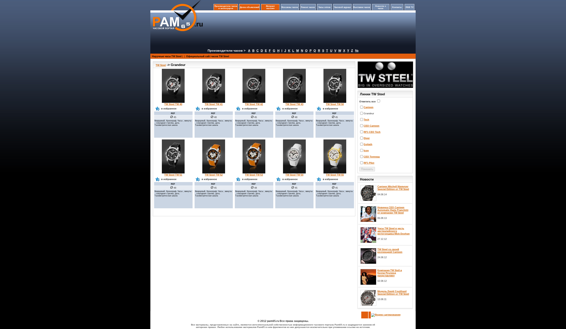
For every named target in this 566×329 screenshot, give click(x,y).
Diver (367, 138)
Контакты (397, 7)
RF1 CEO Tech (372, 132)
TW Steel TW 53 (254, 174)
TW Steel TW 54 (294, 174)
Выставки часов (361, 7)
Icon (366, 150)
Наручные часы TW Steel (167, 56)
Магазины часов (289, 7)
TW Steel (161, 65)
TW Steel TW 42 (254, 104)
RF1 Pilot (369, 163)
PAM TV (409, 7)
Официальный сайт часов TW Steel (207, 56)
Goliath (368, 144)
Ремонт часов (308, 7)
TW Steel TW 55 (335, 174)
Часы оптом (324, 7)
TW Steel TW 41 (214, 104)
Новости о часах (380, 7)
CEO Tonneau (372, 156)
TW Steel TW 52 (214, 174)
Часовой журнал (342, 7)
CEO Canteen (371, 125)
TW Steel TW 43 (294, 104)
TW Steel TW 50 (335, 104)
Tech (366, 119)
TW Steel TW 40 (173, 104)
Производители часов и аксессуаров (225, 7)
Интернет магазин (270, 7)
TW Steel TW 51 (173, 174)
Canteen (368, 107)
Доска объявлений (249, 7)
